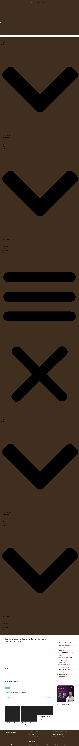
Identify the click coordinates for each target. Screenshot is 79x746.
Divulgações (4, 254)
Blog (2, 40)
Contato (3, 252)
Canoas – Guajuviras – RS (9, 243)
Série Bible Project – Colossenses (45, 717)
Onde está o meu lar (63, 664)
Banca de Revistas (62, 645)
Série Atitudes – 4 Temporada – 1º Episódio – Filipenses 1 (12, 723)
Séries (4, 146)
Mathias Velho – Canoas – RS (58, 736)
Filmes (4, 139)
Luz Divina (61, 665)
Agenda (3, 38)
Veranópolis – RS (7, 248)
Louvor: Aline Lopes (10, 692)
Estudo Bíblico (6, 137)
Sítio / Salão (5, 246)
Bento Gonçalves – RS (8, 239)
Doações (3, 42)
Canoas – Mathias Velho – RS (9, 241)
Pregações (5, 140)
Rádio (4, 144)
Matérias (5, 142)
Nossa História (6, 250)
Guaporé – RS (6, 244)
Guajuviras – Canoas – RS (57, 734)
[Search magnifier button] (78, 36)
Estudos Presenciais (7, 135)
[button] (39, 335)
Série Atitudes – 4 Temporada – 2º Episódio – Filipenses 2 (29, 723)
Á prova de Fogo (62, 647)
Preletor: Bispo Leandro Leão (20, 692)
